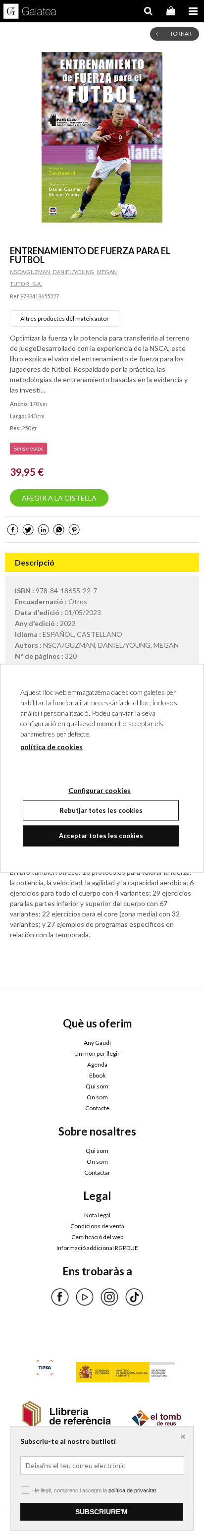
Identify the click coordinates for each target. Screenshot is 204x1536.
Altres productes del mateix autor (64, 318)
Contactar (97, 1172)
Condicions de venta (97, 1226)
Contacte (97, 1108)
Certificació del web (97, 1237)
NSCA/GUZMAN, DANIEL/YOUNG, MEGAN (63, 272)
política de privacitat (132, 1490)
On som (97, 1097)
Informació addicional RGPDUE (97, 1248)
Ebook (97, 1075)
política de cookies (51, 746)
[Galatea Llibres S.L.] (29, 12)
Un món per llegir (97, 1053)
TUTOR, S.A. (26, 284)
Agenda (97, 1064)
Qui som (97, 1086)
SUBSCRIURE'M (101, 1512)
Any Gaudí (97, 1042)
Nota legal (97, 1215)
